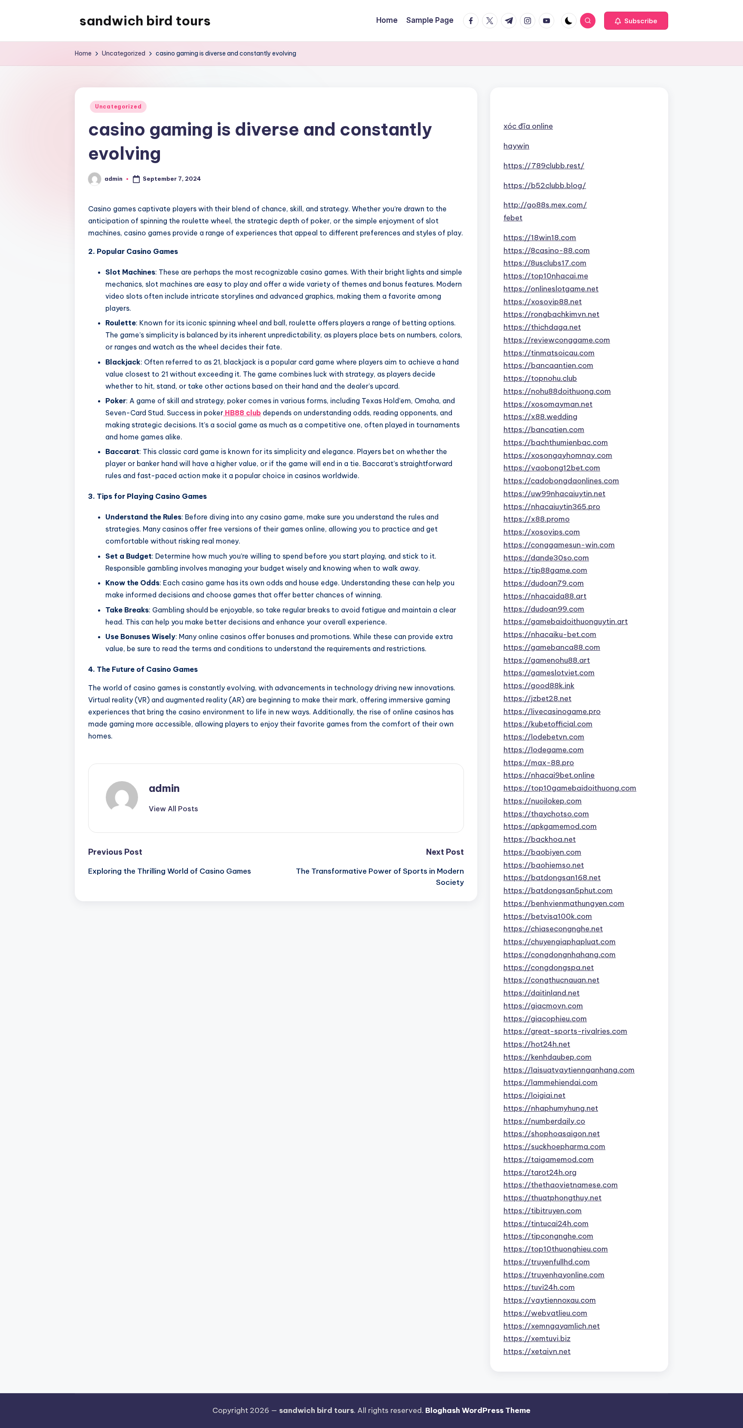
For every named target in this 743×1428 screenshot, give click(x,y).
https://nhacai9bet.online (549, 775)
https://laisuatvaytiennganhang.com (569, 1070)
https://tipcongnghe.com (548, 1236)
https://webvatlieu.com (545, 1313)
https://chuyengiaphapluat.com (560, 941)
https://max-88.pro (539, 762)
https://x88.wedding (540, 416)
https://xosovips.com (542, 532)
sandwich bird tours (145, 20)
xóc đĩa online (528, 126)
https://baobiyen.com (542, 852)
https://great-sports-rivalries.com (565, 1031)
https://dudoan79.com (544, 583)
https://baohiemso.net (544, 865)
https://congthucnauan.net (551, 980)
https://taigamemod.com (549, 1159)
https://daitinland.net (542, 993)
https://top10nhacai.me (546, 276)
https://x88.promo (537, 519)
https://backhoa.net (540, 839)
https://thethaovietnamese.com (561, 1185)
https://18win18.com (540, 237)
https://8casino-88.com (547, 250)
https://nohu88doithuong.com (557, 391)
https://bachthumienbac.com (556, 442)
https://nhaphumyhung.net (551, 1108)
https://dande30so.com (546, 558)
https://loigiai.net (534, 1095)
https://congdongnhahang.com (560, 954)
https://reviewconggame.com (557, 340)
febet (513, 218)
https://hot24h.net (537, 1044)
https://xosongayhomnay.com (558, 455)
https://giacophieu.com (545, 1018)
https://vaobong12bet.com (552, 468)
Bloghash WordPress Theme (478, 1410)
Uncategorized (118, 106)
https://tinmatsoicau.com (549, 353)
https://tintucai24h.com (546, 1223)
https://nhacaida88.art (545, 596)
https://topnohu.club (540, 378)
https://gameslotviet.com (549, 672)
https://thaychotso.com (546, 814)
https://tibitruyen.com (543, 1210)
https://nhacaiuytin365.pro (552, 506)
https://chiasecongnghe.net (553, 928)
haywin (516, 146)
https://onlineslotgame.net (551, 289)
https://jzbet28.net (537, 698)
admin (164, 788)
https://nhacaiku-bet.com (550, 634)
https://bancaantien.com (548, 365)
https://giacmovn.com (543, 1006)
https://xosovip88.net (543, 301)
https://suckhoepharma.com (554, 1146)
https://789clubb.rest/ (544, 165)
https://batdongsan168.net (552, 877)
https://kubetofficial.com (548, 724)
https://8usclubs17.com (545, 263)
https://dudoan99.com (544, 609)
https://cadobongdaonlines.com (561, 480)
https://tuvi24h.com (539, 1287)
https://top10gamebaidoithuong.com (570, 788)
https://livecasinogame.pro (552, 711)
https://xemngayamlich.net (552, 1326)
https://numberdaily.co (544, 1121)
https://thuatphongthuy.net (553, 1197)
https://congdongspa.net (549, 967)
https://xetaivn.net (537, 1351)
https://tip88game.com (545, 570)
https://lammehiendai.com (551, 1082)
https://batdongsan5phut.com (558, 890)
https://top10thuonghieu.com (556, 1249)
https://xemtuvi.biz (537, 1338)
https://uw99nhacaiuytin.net (554, 493)
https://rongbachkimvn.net (551, 314)
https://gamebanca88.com (552, 647)
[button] (636, 21)
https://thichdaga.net (542, 327)
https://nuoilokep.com (543, 801)
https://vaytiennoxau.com (550, 1300)
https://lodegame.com (544, 749)
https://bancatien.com (544, 429)
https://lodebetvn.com (544, 737)
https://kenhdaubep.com (548, 1057)
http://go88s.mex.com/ (545, 205)
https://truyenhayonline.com (554, 1275)
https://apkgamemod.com (550, 826)
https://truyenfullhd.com (547, 1262)
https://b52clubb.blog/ (545, 185)
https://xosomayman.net (548, 404)
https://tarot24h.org (540, 1172)
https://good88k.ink (539, 685)
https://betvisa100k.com (548, 916)
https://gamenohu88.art (547, 660)
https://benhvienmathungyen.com (564, 903)
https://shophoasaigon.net (552, 1133)
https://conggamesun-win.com (559, 545)
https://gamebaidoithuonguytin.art (566, 621)
